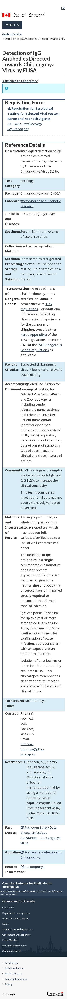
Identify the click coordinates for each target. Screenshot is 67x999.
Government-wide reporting (16, 934)
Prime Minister (9, 940)
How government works (14, 945)
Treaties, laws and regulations (17, 929)
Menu (11, 25)
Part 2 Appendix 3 (34, 334)
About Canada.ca (13, 973)
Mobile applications (15, 968)
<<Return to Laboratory (20, 81)
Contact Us (8, 907)
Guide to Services (12, 34)
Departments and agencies (16, 913)
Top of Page (8, 994)
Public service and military (15, 918)
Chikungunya (34, 867)
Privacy (8, 984)
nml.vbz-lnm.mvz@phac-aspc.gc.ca (32, 749)
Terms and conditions (16, 978)
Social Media (11, 962)
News (5, 923)
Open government (11, 951)
